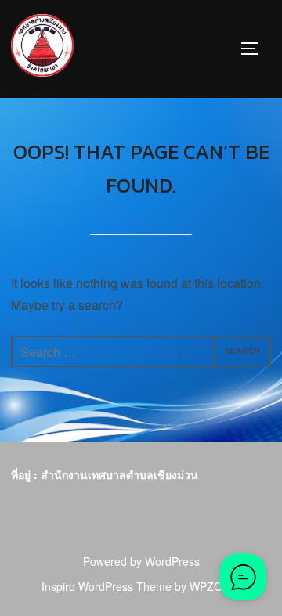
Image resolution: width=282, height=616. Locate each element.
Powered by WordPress (141, 561)
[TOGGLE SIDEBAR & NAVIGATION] (255, 48)
